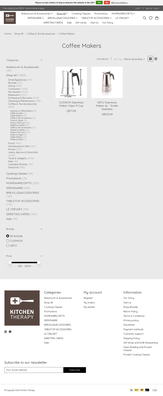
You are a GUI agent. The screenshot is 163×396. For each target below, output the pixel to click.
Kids (10, 161)
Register (88, 297)
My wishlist (89, 306)
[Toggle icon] (144, 18)
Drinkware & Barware (20, 97)
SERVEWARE (14, 188)
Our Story (107, 22)
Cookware (14, 88)
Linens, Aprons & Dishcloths (23, 152)
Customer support (133, 333)
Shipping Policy (131, 338)
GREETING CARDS (53, 22)
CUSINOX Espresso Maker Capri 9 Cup (71, 104)
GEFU (13, 245)
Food (11, 143)
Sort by (118, 59)
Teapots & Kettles (17, 125)
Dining (11, 85)
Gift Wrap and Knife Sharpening (140, 342)
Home (7, 33)
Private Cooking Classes (136, 354)
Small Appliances (17, 79)
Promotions (101, 13)
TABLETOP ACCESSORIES (22, 201)
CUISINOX (16, 240)
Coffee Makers (16, 115)
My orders (89, 302)
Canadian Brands (17, 164)
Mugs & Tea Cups (17, 123)
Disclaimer (129, 324)
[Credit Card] (131, 390)
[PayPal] (137, 390)
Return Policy (130, 311)
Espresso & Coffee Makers (21, 111)
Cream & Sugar (16, 120)
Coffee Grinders (16, 113)
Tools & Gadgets (17, 158)
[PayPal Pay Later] (142, 390)
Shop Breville (130, 306)
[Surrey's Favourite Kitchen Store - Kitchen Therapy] (10, 18)
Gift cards (80, 22)
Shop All (18, 33)
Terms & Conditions (134, 315)
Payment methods (133, 329)
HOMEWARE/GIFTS (19, 183)
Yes (99, 3)
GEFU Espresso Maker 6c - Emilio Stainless (107, 106)
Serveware (14, 91)
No (107, 3)
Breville (12, 82)
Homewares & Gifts (18, 146)
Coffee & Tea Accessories (41, 33)
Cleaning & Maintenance (21, 100)
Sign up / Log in (152, 8)
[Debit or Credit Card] (147, 390)
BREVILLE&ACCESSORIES (22, 192)
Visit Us (94, 22)
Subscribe (74, 369)
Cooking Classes (81, 13)
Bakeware (14, 94)
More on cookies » (119, 3)
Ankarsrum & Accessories (22, 67)
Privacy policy (131, 320)
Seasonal (13, 167)
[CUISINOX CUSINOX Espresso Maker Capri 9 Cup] (71, 82)
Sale (69, 22)
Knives (11, 149)
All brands (16, 236)
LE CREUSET (122, 17)
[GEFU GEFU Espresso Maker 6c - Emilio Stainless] (107, 82)
